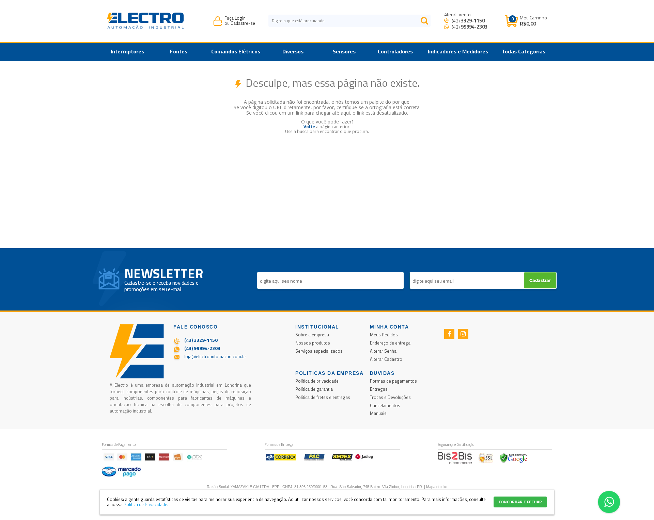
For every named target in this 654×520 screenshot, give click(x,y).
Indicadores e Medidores (458, 51)
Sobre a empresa (312, 334)
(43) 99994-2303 (202, 348)
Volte (309, 127)
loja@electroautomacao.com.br (215, 356)
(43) (468, 20)
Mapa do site (436, 487)
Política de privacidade (317, 381)
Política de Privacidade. (146, 504)
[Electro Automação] (145, 21)
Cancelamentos (385, 405)
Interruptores (127, 51)
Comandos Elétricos (235, 51)
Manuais (378, 413)
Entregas (379, 389)
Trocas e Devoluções (390, 397)
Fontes (178, 51)
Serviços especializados (319, 351)
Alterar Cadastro (386, 359)
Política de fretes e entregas (322, 397)
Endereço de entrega (390, 342)
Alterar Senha (383, 351)
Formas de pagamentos (393, 381)
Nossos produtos (312, 342)
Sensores (344, 51)
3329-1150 (473, 20)
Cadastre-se (243, 23)
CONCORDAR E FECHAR (520, 502)
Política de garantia (314, 389)
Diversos (292, 51)
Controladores (395, 51)
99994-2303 (474, 27)
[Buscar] (424, 21)
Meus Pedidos (384, 334)
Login (240, 18)
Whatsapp (609, 502)
